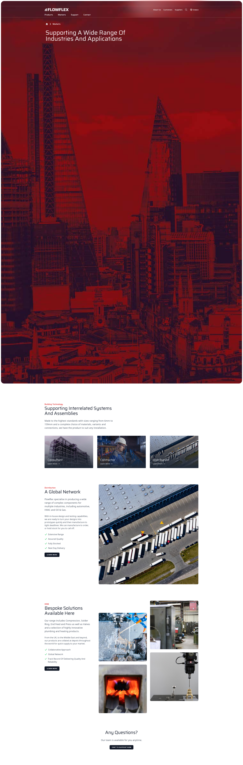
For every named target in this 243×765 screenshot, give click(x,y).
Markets (62, 14)
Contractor (107, 460)
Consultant (55, 460)
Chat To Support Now (121, 747)
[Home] (47, 24)
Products (49, 14)
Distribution (161, 460)
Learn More (52, 554)
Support (74, 14)
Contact (87, 14)
